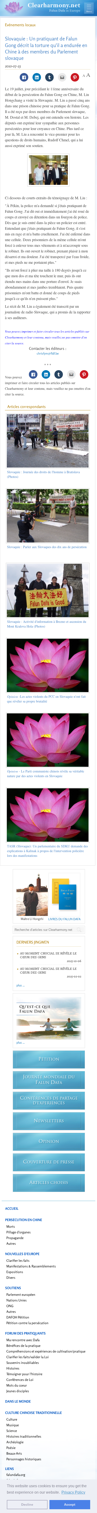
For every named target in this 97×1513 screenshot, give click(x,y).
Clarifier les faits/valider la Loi (27, 1357)
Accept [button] (69, 1504)
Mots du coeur (16, 1385)
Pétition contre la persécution (27, 1323)
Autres (11, 1243)
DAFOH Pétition (17, 1317)
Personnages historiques (23, 1459)
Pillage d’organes (18, 1232)
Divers (10, 1277)
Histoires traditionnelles (23, 1436)
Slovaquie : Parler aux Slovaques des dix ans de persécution (47, 547)
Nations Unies (16, 1300)
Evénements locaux (20, 24)
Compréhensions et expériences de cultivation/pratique (45, 1351)
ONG (9, 1306)
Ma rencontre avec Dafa (23, 1340)
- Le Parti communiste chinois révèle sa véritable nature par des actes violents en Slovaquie (45, 773)
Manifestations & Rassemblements (31, 1266)
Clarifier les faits (17, 1260)
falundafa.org (15, 1475)
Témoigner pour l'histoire (24, 1374)
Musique (12, 1425)
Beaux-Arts (14, 1453)
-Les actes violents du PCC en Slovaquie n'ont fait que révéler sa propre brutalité (46, 698)
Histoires (12, 1368)
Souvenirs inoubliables (22, 1363)
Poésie (11, 1448)
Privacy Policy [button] (73, 1492)
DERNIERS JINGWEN (32, 942)
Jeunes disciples (17, 1391)
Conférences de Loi (19, 1380)
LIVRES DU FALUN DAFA (64, 919)
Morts (10, 1226)
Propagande (15, 1238)
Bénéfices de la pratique (23, 1346)
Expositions (14, 1272)
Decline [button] (27, 1504)
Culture (11, 1419)
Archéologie (15, 1442)
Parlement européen (20, 1294)
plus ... (20, 985)
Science (11, 1431)
